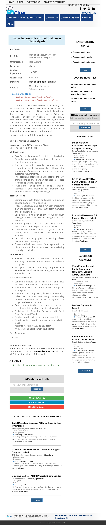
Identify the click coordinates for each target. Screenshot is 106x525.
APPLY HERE (15, 360)
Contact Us (33, 2)
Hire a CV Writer (36, 18)
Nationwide (84, 311)
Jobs (76, 18)
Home (11, 2)
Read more (27, 442)
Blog (11, 24)
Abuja (32, 66)
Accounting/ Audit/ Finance (24, 461)
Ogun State (49, 455)
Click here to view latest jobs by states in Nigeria (37, 100)
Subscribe (37, 389)
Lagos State (42, 428)
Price (20, 2)
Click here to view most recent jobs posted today (36, 365)
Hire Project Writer (16, 18)
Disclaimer (73, 516)
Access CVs (52, 18)
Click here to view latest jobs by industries (34, 97)
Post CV (66, 18)
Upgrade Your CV (78, 5)
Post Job (87, 18)
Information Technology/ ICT (85, 286)
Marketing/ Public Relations (42, 81)
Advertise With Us (54, 2)
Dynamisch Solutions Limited (57, 523)
